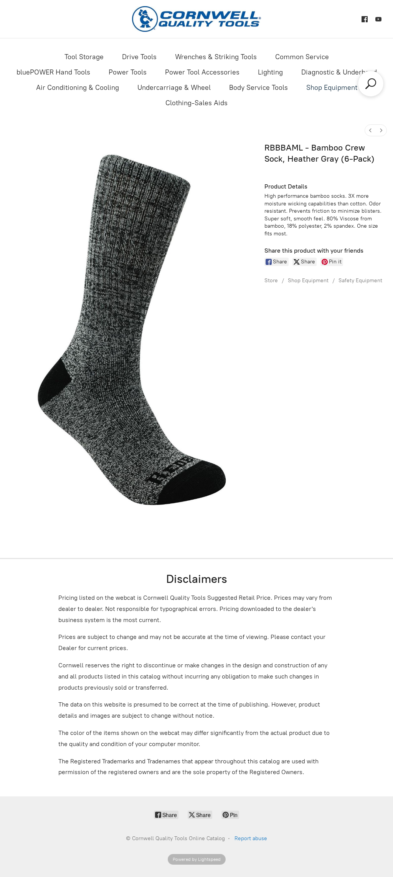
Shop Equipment (331, 87)
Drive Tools (139, 57)
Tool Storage (84, 57)
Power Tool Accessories (202, 72)
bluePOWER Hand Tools (53, 72)
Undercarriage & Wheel (174, 87)
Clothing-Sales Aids (196, 103)
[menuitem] (370, 130)
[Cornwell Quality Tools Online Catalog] (196, 19)
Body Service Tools (258, 87)
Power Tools (128, 72)
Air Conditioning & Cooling (77, 87)
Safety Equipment (360, 280)
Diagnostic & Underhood (339, 72)
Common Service (302, 57)
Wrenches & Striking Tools (216, 57)
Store (271, 280)
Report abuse (250, 838)
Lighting (270, 72)
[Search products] (371, 84)
